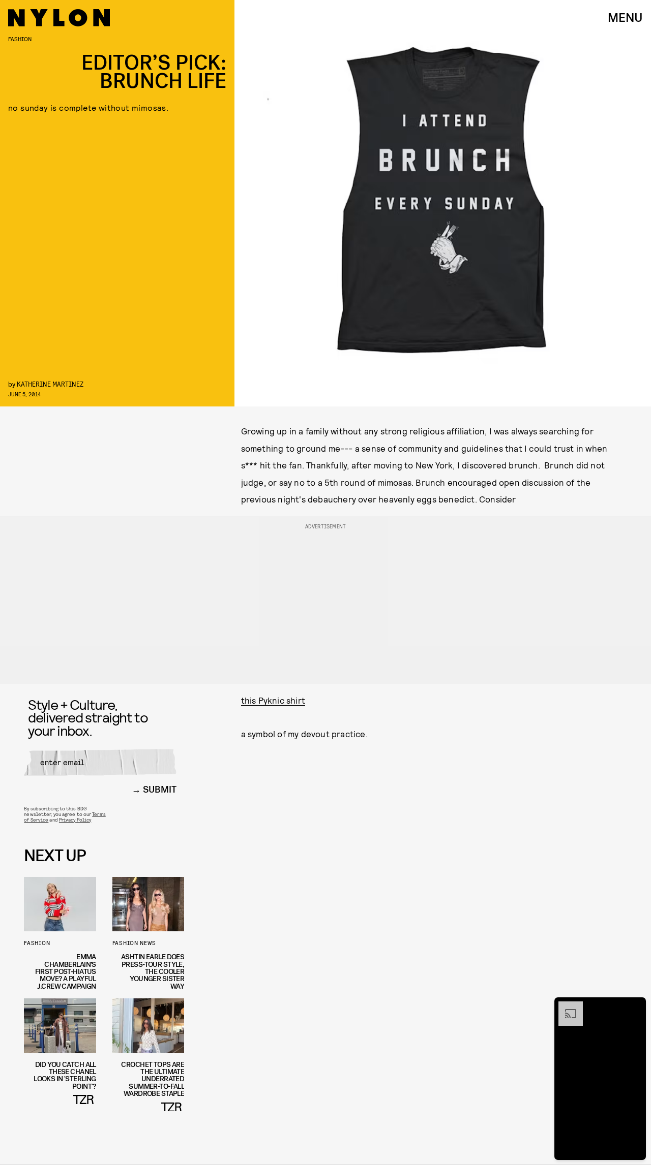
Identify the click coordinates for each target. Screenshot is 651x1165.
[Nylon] (59, 18)
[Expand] (565, 1006)
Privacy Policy (75, 819)
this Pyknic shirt (273, 700)
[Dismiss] (635, 1006)
